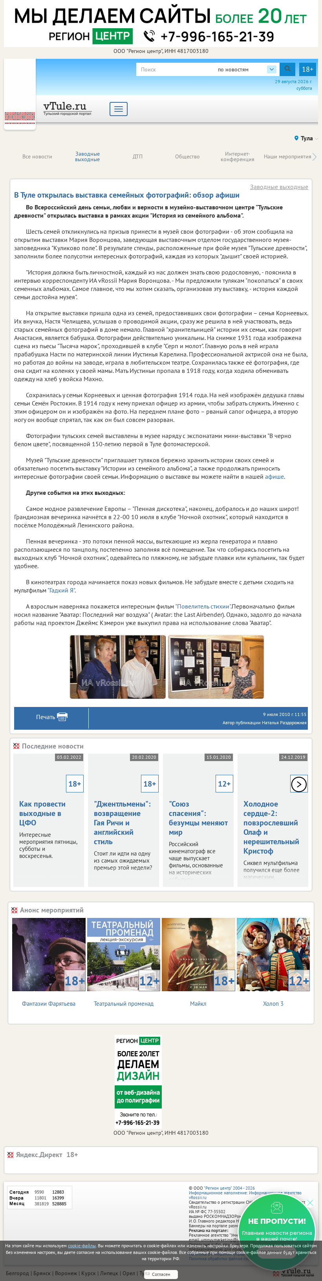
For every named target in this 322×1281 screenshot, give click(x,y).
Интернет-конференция (237, 156)
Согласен (161, 1274)
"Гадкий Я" (61, 590)
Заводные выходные (87, 156)
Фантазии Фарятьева (53, 989)
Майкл (212, 989)
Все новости (37, 156)
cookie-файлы (82, 1245)
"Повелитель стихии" (203, 606)
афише (274, 476)
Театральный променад (127, 989)
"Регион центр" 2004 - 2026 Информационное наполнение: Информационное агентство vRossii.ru (245, 1192)
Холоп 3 (286, 989)
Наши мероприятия (287, 156)
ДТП (138, 156)
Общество (187, 156)
